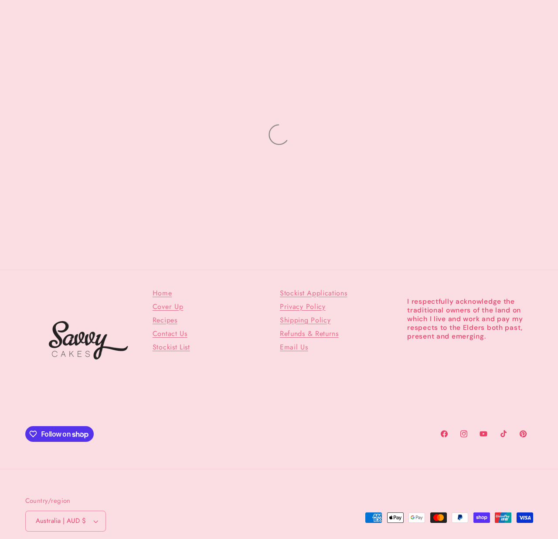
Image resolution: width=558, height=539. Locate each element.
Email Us (294, 347)
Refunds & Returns (309, 334)
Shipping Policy (305, 320)
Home (162, 293)
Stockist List (171, 347)
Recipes (165, 320)
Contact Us (170, 334)
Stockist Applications (313, 293)
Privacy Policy (303, 307)
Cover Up (168, 307)
